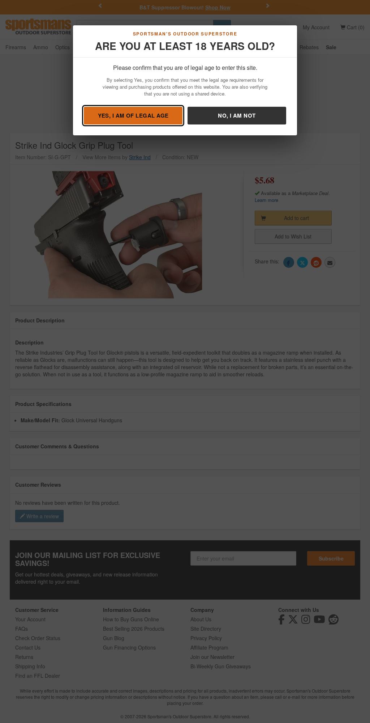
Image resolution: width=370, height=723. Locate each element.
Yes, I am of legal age (133, 115)
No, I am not (236, 115)
